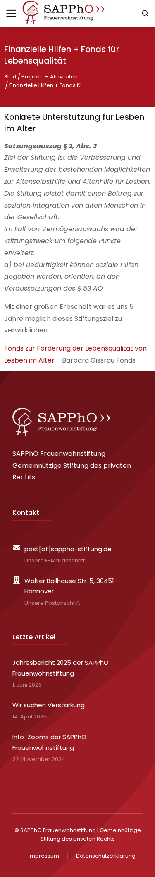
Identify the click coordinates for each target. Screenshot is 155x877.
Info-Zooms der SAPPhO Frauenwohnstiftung (49, 742)
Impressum (44, 856)
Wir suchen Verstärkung (48, 705)
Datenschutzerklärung (106, 856)
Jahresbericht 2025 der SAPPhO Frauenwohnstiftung (60, 668)
